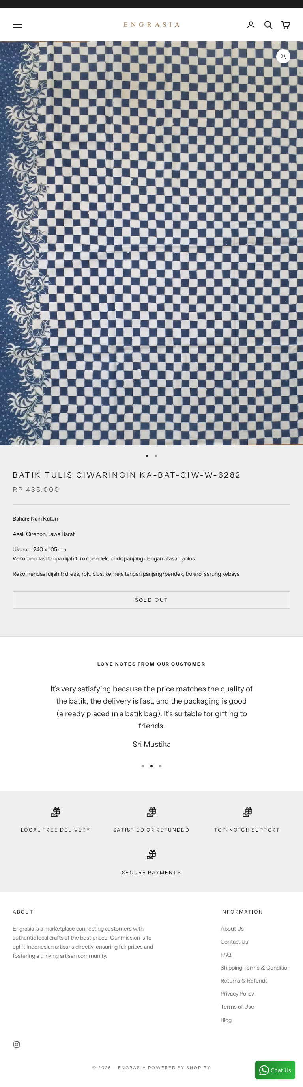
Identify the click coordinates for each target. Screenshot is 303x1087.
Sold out (151, 600)
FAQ (226, 954)
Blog (226, 1020)
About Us (232, 928)
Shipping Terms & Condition (255, 967)
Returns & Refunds (244, 980)
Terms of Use (237, 1006)
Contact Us (234, 941)
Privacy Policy (237, 993)
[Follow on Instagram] (17, 1044)
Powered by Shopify (179, 1067)
